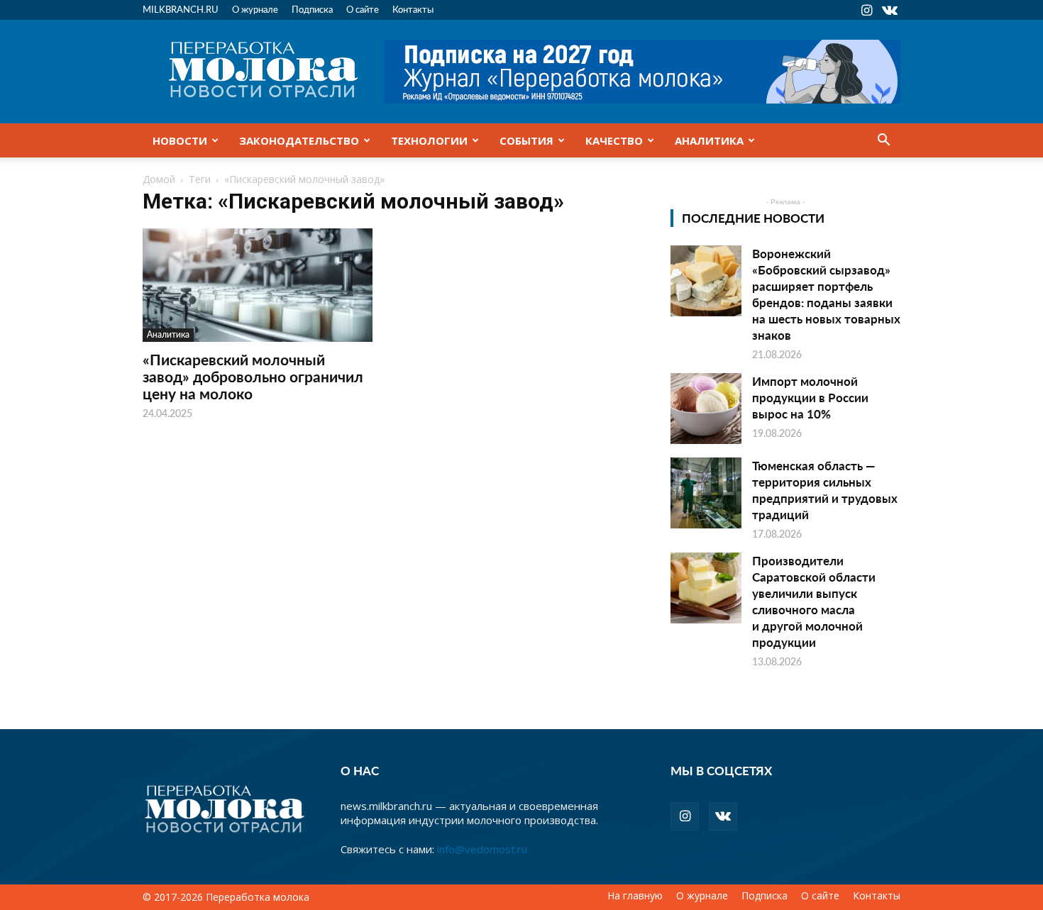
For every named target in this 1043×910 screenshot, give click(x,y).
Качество (614, 140)
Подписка (312, 9)
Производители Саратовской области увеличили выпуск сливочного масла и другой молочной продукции (814, 601)
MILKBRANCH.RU (181, 9)
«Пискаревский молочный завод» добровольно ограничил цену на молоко (253, 376)
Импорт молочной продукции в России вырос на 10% (810, 397)
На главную (635, 895)
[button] (883, 141)
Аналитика (709, 140)
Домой (159, 179)
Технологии (429, 140)
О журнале (255, 9)
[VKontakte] (889, 10)
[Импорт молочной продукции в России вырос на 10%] (705, 408)
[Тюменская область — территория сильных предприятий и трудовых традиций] (705, 492)
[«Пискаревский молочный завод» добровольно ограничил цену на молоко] (257, 285)
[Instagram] (866, 10)
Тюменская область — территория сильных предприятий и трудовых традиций (825, 490)
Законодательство (299, 140)
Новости (180, 140)
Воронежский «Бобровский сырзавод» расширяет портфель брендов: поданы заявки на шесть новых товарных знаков (826, 294)
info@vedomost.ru (482, 849)
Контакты (413, 9)
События (526, 140)
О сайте (362, 9)
